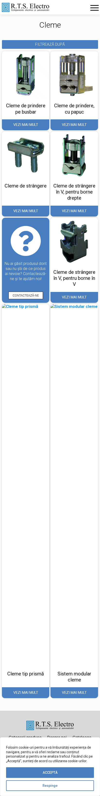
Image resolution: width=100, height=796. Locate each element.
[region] (50, 766)
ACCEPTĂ (50, 772)
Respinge (50, 786)
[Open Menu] (94, 8)
